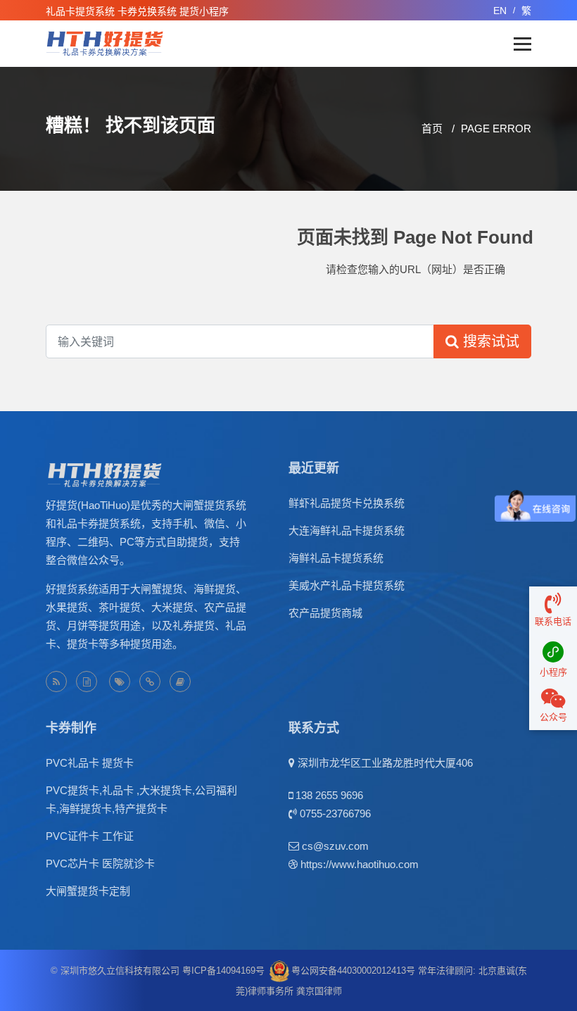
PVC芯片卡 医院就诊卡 (100, 863)
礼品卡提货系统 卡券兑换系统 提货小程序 (137, 11)
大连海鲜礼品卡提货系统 (346, 530)
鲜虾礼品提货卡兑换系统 (346, 503)
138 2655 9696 (329, 795)
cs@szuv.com (335, 846)
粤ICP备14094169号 (223, 970)
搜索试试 (489, 341)
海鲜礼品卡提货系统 (335, 558)
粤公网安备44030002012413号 (353, 970)
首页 (432, 128)
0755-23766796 (335, 814)
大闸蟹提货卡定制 (88, 891)
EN (500, 10)
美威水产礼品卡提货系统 (346, 585)
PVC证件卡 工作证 (90, 836)
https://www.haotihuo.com (359, 864)
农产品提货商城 (325, 613)
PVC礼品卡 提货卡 (90, 763)
